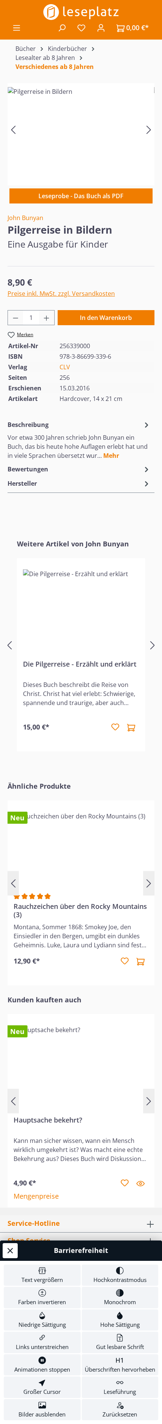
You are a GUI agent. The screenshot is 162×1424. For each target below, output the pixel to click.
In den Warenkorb (106, 318)
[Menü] (17, 27)
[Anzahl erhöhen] (47, 317)
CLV (65, 367)
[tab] (79, 440)
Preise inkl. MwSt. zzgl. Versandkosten (61, 293)
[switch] (42, 1275)
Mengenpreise (36, 1196)
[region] (81, 129)
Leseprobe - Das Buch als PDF (81, 196)
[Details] (140, 1183)
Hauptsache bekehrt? (48, 1120)
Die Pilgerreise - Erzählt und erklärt (79, 664)
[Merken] (115, 727)
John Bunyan (25, 218)
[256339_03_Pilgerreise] (81, 129)
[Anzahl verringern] (15, 317)
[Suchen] (62, 27)
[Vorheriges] (13, 129)
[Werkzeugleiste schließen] (10, 1250)
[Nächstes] (148, 129)
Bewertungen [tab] (28, 469)
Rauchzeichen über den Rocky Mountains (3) (80, 910)
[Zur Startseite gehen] (81, 12)
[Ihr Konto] (101, 27)
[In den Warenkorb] (131, 727)
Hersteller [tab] (22, 483)
